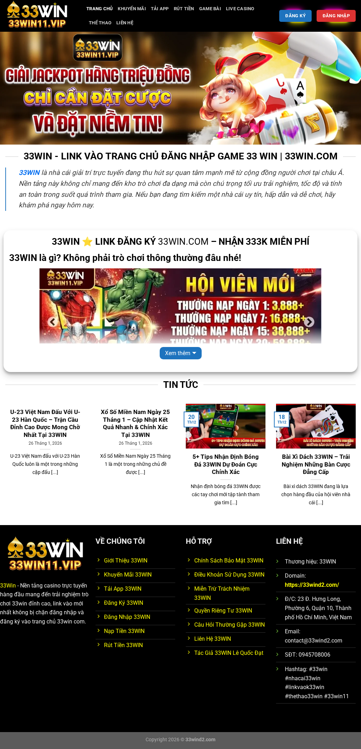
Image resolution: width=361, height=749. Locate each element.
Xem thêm (177, 353)
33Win (8, 585)
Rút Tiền (184, 8)
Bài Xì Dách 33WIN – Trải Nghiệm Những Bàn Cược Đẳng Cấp (316, 464)
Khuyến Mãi (132, 8)
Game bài (210, 8)
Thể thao (100, 22)
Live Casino (240, 8)
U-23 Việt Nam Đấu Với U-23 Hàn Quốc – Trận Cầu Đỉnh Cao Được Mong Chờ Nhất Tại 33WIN (45, 423)
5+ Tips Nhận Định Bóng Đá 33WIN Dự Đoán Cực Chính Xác (225, 464)
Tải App (160, 8)
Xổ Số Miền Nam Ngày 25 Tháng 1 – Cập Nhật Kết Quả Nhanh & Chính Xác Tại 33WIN (135, 423)
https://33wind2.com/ (312, 584)
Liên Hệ (124, 22)
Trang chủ (99, 8)
